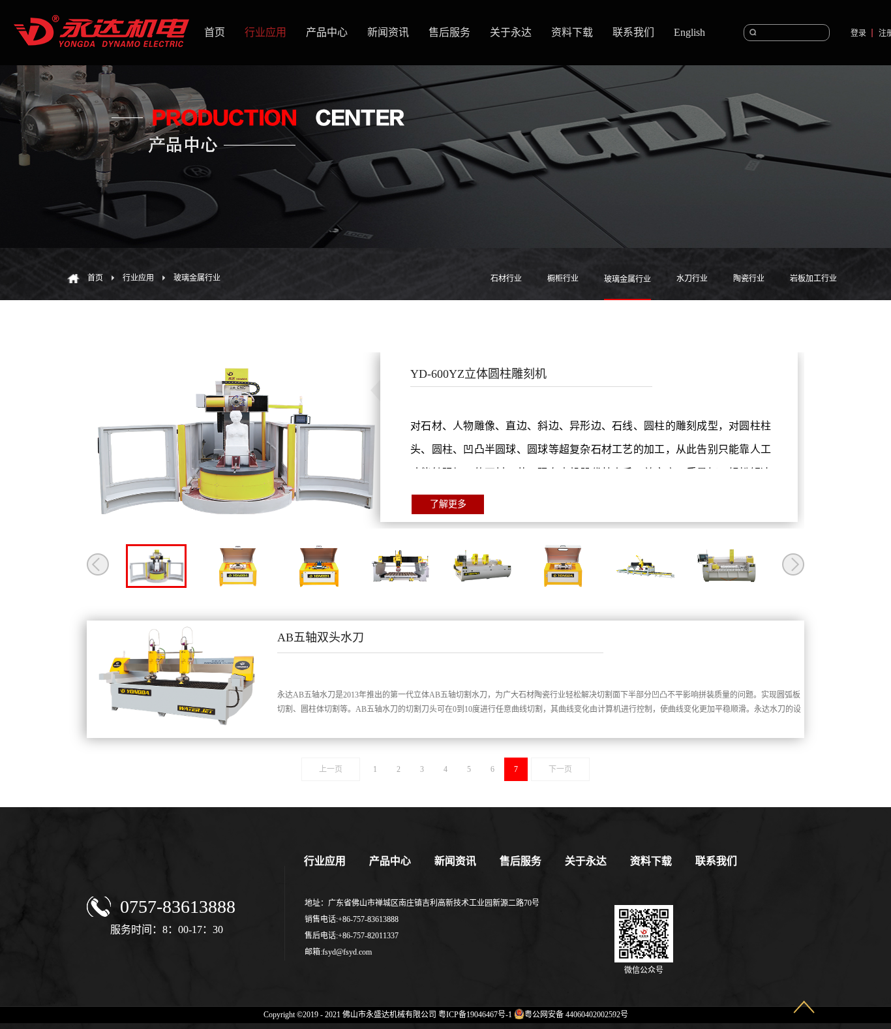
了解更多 (448, 504)
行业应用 (138, 278)
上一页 (330, 769)
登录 (858, 33)
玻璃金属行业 (197, 278)
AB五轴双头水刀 (320, 637)
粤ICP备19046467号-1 (475, 1014)
